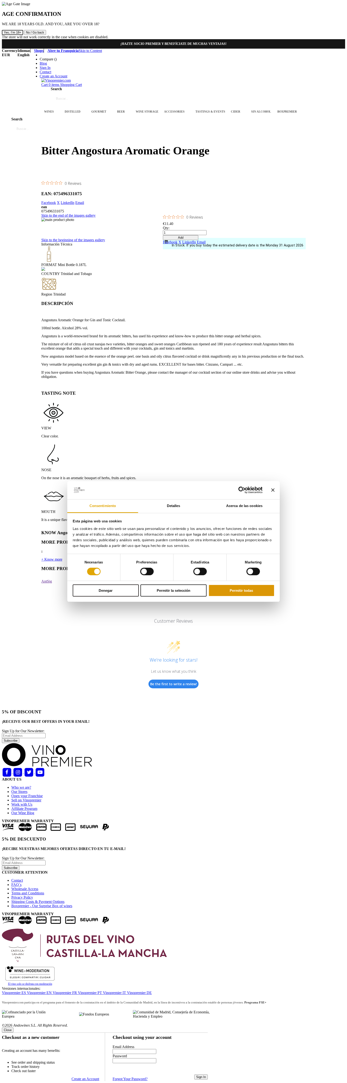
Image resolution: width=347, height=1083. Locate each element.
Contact (45, 72)
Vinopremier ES (14, 993)
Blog (43, 63)
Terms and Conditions (27, 893)
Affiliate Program (24, 809)
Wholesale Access (24, 889)
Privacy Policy (22, 897)
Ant (44, 581)
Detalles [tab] (173, 506)
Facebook (48, 203)
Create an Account (53, 76)
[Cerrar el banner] (273, 490)
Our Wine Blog (22, 813)
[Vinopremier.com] (56, 80)
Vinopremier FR (65, 993)
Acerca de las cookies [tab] (244, 506)
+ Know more (51, 559)
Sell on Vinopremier (26, 800)
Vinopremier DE (139, 993)
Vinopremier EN (40, 993)
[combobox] (80, 98)
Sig (49, 581)
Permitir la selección (173, 590)
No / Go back (35, 32)
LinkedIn (67, 203)
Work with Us (21, 804)
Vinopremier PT (90, 993)
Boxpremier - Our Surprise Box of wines (41, 906)
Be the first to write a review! (173, 684)
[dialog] (173, 1054)
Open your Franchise (27, 796)
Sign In (45, 68)
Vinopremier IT (115, 993)
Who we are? (21, 787)
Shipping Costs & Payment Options (37, 902)
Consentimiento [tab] (102, 506)
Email (79, 203)
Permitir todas (241, 590)
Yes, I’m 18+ (12, 32)
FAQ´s (16, 885)
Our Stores (19, 792)
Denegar (106, 590)
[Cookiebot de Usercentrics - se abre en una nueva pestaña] (241, 490)
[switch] (147, 571)
